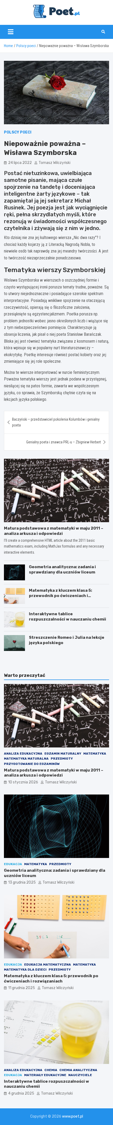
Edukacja (13, 864)
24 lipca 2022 (20, 162)
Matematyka (94, 753)
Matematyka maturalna (26, 758)
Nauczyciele (80, 1075)
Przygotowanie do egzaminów (32, 764)
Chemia (50, 1070)
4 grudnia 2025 (21, 1093)
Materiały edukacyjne (45, 1075)
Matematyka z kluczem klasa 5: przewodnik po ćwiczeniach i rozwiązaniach (60, 595)
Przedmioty (62, 758)
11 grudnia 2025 (21, 988)
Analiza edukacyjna (23, 753)
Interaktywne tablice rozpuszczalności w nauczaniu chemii (67, 617)
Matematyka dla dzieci (25, 969)
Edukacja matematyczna (47, 964)
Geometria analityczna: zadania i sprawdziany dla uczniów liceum (62, 569)
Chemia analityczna (78, 1070)
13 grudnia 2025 (22, 882)
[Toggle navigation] (10, 32)
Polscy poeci (17, 132)
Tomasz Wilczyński (54, 162)
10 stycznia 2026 (23, 782)
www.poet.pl (72, 1116)
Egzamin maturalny (62, 753)
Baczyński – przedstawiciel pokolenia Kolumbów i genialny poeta (56, 422)
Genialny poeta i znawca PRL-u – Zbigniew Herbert (63, 442)
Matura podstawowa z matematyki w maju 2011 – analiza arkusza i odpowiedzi (53, 531)
